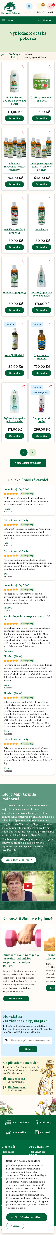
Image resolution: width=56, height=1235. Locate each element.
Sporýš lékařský (14, 355)
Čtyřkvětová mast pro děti (41, 99)
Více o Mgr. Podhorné (17, 859)
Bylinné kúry (21, 1122)
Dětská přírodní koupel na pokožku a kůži (14, 100)
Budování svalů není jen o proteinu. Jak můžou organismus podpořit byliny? (21, 960)
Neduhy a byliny (14, 56)
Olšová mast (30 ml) (16, 520)
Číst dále (12, 87)
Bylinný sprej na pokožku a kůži (41, 294)
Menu (11, 20)
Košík (51, 8)
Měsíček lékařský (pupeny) (14, 231)
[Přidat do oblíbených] (23, 66)
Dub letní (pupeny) (14, 292)
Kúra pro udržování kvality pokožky (14, 166)
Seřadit (28, 54)
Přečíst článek (15, 998)
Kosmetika (19, 1132)
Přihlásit (29, 12)
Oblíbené (40, 8)
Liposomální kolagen (41, 357)
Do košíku (14, 118)
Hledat (47, 20)
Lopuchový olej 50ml (16, 489)
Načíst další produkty (28, 462)
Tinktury (45, 1122)
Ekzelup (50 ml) (13, 656)
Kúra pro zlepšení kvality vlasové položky (41, 166)
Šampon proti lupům (41, 420)
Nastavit (15, 1225)
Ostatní (45, 1132)
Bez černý (41, 229)
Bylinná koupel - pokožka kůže (14, 420)
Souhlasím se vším (28, 1217)
